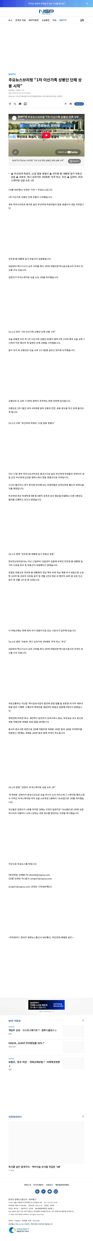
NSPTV (62, 20)
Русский (36, 1220)
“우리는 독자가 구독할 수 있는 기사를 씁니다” (46, 3)
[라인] (25, 104)
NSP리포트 (34, 20)
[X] (15, 104)
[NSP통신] (46, 12)
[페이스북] (9, 104)
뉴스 (10, 20)
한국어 (10, 1220)
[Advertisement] (46, 48)
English (17, 1220)
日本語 (24, 1220)
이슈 (54, 20)
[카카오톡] (20, 104)
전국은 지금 (20, 20)
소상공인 (46, 20)
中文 (29, 1220)
